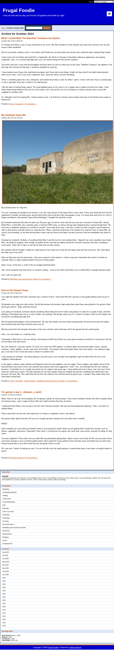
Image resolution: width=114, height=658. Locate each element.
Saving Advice (75, 647)
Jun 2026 (5, 558)
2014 (4, 613)
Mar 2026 (5, 568)
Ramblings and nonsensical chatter (14, 527)
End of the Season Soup (14, 290)
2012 (4, 619)
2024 (4, 581)
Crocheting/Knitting (8, 502)
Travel (4, 540)
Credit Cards (6, 499)
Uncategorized (7, 543)
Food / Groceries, (17, 381)
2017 (4, 603)
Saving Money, (30, 381)
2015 (4, 610)
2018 (4, 600)
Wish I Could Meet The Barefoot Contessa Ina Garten (30, 38)
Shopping (5, 537)
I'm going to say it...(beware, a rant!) (21, 392)
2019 (4, 597)
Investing (5, 521)
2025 (4, 578)
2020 (4, 594)
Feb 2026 (5, 571)
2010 (4, 626)
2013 (4, 616)
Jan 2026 (5, 574)
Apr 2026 (5, 565)
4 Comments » (30, 104)
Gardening (5, 515)
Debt (4, 505)
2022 (4, 587)
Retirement (6, 531)
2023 (4, 584)
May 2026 (5, 562)
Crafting (5, 495)
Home (3, 28)
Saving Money (7, 534)
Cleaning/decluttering (9, 492)
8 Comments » (45, 279)
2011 (4, 622)
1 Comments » (72, 381)
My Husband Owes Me (13, 115)
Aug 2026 (5, 552)
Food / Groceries (8, 511)
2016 (4, 606)
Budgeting (5, 489)
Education (5, 508)
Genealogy (6, 518)
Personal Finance (8, 524)
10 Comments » (31, 458)
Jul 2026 (5, 555)
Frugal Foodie (53, 647)
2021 (4, 590)
